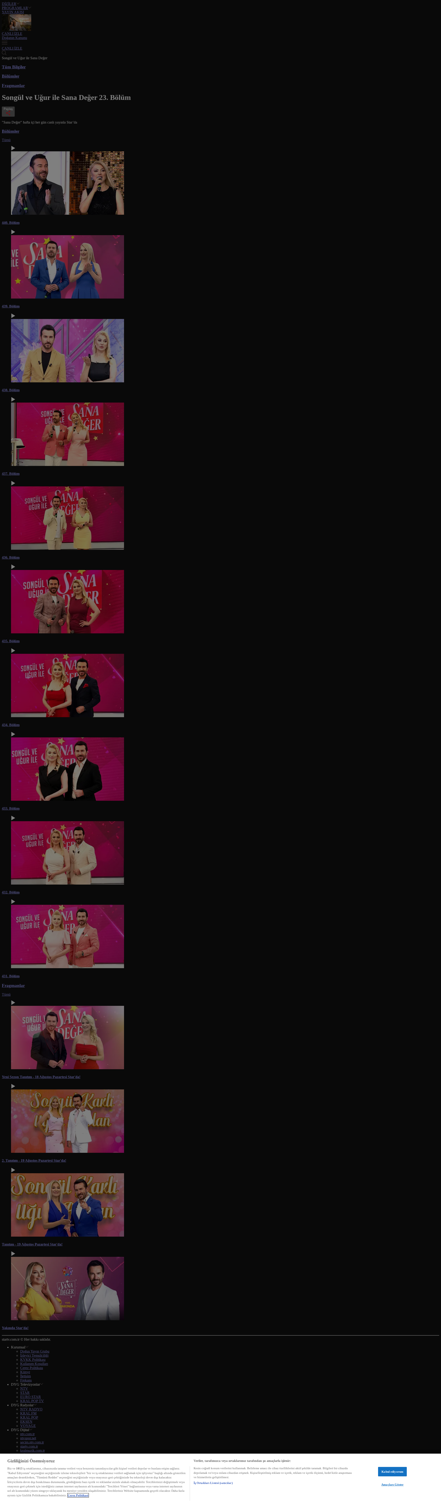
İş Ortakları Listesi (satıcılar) (213, 1483)
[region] (220, 1478)
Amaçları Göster (392, 1484)
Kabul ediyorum (392, 1471)
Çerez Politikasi (78, 1495)
